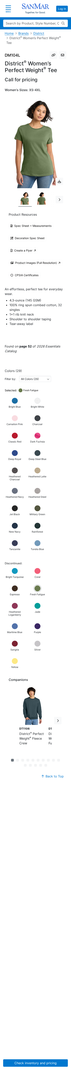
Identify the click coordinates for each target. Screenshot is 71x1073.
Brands (23, 33)
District (38, 33)
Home (9, 33)
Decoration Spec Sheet (30, 238)
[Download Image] (59, 181)
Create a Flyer (23, 250)
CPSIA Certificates (26, 275)
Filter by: (10, 379)
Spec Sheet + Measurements (32, 225)
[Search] (63, 23)
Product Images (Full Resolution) (36, 262)
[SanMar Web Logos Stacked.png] (35, 9)
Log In (62, 8)
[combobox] (35, 379)
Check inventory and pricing (35, 1063)
